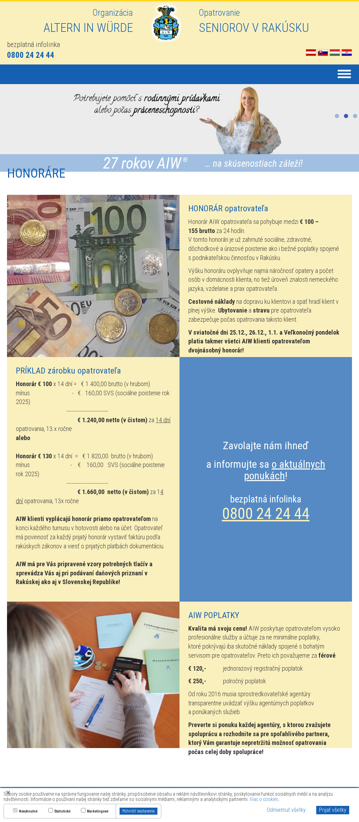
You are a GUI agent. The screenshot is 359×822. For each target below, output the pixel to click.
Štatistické (62, 811)
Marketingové (97, 811)
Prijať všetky (332, 810)
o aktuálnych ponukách (284, 470)
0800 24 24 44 (266, 513)
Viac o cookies (264, 799)
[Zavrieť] (8, 792)
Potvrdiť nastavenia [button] (138, 811)
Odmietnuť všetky (286, 810)
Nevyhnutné (28, 811)
